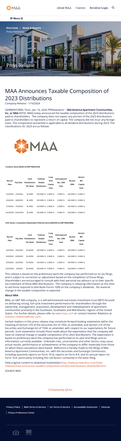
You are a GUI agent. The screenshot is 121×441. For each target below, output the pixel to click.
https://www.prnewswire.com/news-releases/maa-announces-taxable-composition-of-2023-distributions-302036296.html (55, 364)
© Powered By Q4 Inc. (60, 390)
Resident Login (99, 8)
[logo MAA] (13, 7)
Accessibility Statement (86, 407)
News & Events (32, 28)
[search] (113, 7)
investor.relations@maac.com (22, 316)
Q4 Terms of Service (60, 407)
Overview (12, 28)
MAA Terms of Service (35, 407)
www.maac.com (64, 313)
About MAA (64, 8)
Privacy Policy (13, 407)
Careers (80, 8)
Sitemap (105, 407)
